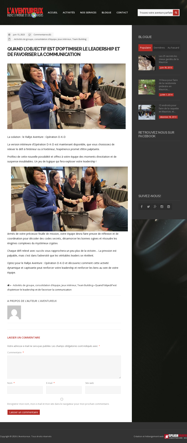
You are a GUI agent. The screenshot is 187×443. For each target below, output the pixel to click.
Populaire (145, 47)
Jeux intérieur (64, 39)
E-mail (50, 383)
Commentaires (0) (42, 34)
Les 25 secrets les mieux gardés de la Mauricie (169, 59)
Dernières (159, 47)
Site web (89, 383)
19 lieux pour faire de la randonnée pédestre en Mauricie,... (168, 85)
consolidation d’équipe (45, 39)
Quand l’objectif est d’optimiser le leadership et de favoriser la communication (63, 51)
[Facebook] (141, 206)
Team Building (79, 39)
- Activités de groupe (23, 39)
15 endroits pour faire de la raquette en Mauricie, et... (169, 108)
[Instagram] (162, 206)
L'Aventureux (47, 301)
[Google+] (155, 206)
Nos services (88, 12)
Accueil (53, 12)
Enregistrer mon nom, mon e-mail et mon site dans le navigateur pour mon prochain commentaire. (58, 403)
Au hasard (173, 47)
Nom (11, 383)
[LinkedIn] (168, 206)
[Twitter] (148, 206)
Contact (122, 12)
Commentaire (15, 352)
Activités (69, 12)
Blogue (106, 12)
